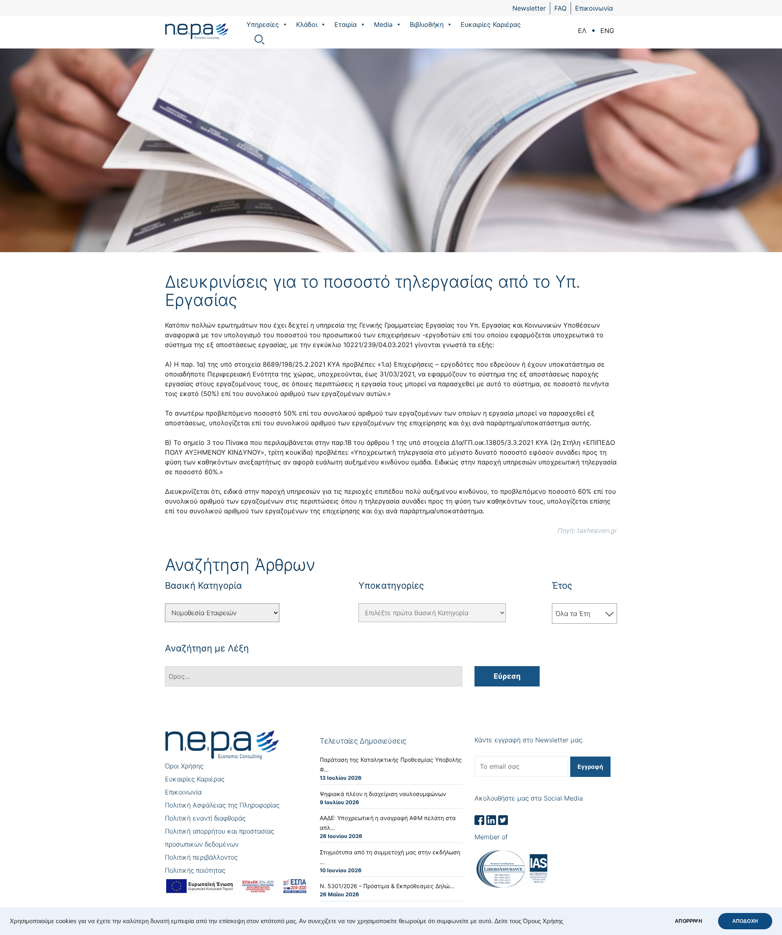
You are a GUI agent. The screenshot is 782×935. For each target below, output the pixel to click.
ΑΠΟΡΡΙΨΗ (688, 921)
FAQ (560, 8)
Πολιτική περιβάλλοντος (201, 857)
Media (383, 24)
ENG (607, 30)
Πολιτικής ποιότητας (195, 870)
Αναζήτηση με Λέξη (207, 648)
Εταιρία (345, 24)
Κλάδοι (306, 24)
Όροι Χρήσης (184, 766)
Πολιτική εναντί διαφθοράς (205, 818)
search (259, 39)
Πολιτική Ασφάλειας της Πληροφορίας (222, 805)
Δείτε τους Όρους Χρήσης (528, 921)
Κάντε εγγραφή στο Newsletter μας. (529, 740)
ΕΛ (582, 30)
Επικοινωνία (594, 8)
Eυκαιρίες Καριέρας (491, 24)
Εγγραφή (590, 766)
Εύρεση (507, 676)
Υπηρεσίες (262, 24)
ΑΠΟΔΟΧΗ (745, 921)
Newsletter (529, 8)
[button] (284, 24)
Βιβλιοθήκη (427, 24)
